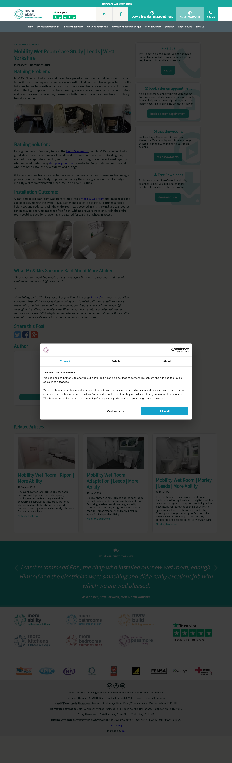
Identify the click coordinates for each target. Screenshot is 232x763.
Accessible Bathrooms (48, 26)
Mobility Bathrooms (73, 26)
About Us (199, 26)
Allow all (164, 411)
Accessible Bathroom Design (126, 26)
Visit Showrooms (153, 26)
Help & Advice (185, 26)
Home (30, 26)
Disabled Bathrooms (97, 26)
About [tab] (167, 361)
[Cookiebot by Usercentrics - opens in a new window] (174, 350)
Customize (113, 411)
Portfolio (169, 26)
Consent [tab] (65, 361)
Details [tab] (116, 361)
